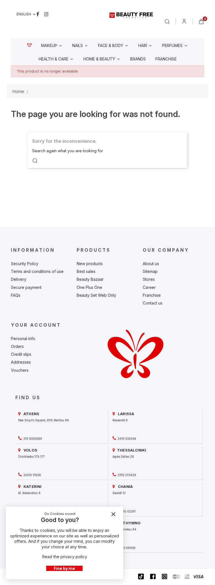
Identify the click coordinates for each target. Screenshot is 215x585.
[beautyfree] (131, 15)
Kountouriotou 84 (124, 529)
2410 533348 (126, 438)
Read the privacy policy (64, 556)
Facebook (37, 14)
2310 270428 (126, 475)
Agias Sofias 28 (123, 456)
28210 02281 (126, 511)
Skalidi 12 (119, 493)
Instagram (46, 14)
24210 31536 (32, 475)
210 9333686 (32, 438)
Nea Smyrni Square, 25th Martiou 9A (43, 420)
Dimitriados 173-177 (31, 456)
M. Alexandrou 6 (29, 493)
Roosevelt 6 (120, 420)
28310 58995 (126, 547)
